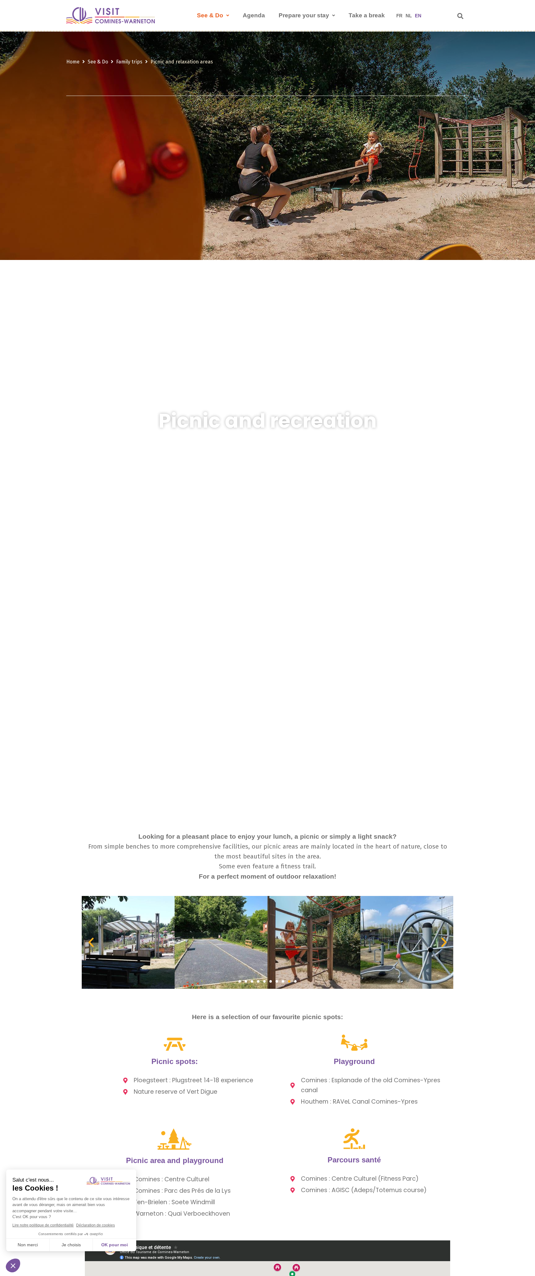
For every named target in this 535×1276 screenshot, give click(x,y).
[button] (91, 942)
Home (73, 62)
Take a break (367, 15)
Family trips (129, 62)
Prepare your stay (304, 15)
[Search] (460, 16)
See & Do (210, 15)
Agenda (254, 15)
